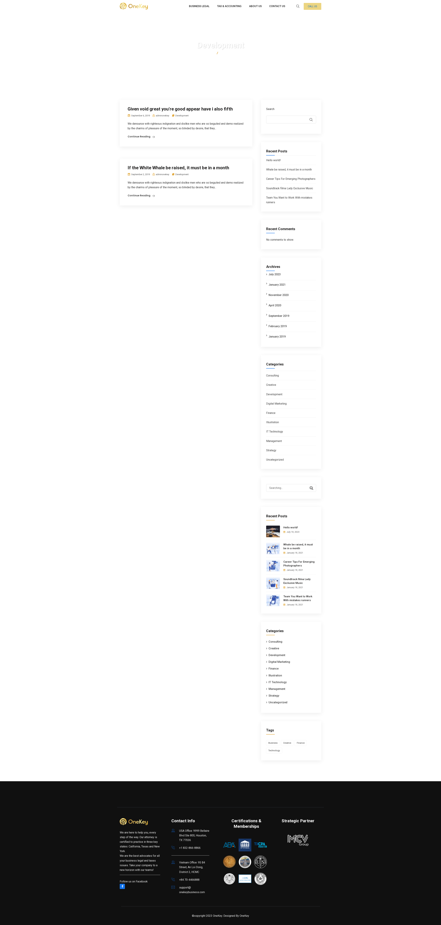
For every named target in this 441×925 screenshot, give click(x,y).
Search (270, 109)
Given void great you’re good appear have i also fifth (180, 109)
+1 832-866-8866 (190, 847)
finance (301, 743)
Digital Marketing (276, 403)
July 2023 (275, 274)
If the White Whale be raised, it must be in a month (178, 167)
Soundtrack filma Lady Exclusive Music (289, 188)
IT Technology (274, 431)
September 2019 (279, 316)
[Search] (310, 488)
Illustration (272, 422)
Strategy (271, 450)
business (273, 743)
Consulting (272, 375)
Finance (270, 413)
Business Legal (199, 6)
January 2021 (277, 284)
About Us (255, 6)
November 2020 (279, 295)
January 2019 (277, 336)
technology (274, 750)
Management (274, 441)
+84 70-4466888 (189, 879)
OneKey (244, 915)
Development (182, 115)
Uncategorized (275, 459)
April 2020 (275, 305)
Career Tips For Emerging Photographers (290, 178)
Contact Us (277, 6)
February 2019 (278, 326)
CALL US (312, 6)
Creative (271, 384)
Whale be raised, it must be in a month (289, 169)
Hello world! (273, 160)
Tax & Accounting (229, 6)
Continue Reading (139, 136)
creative (287, 743)
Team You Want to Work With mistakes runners (297, 598)
